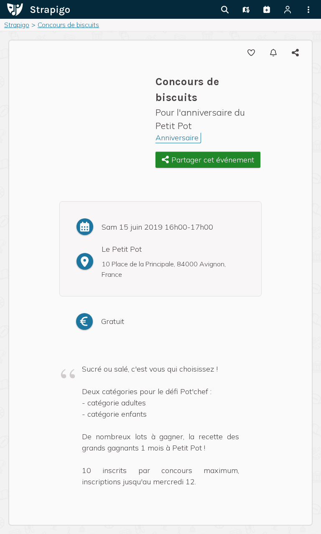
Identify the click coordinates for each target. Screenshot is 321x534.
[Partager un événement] (266, 9)
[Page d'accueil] (38, 8)
